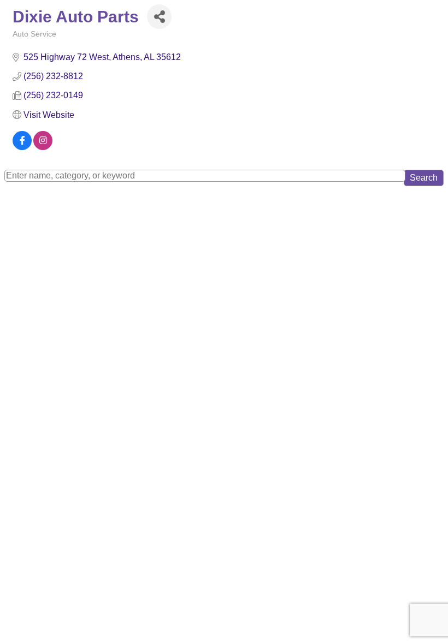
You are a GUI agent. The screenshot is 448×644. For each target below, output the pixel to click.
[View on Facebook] (22, 147)
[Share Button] (159, 16)
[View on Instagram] (42, 147)
